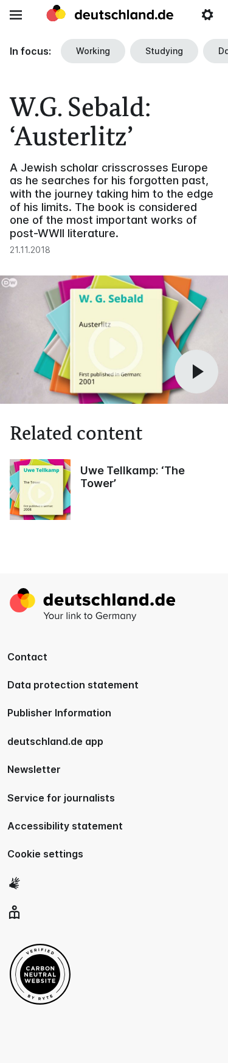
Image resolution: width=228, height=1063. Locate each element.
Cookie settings (45, 854)
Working (93, 51)
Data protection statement (73, 685)
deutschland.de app (55, 741)
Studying (164, 51)
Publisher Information (59, 713)
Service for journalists (61, 798)
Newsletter (34, 769)
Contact (27, 657)
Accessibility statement (65, 826)
